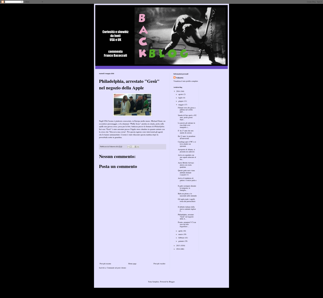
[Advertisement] (132, 243)
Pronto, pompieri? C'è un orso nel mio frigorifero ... (187, 224)
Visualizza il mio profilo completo (185, 81)
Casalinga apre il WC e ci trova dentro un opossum (187, 144)
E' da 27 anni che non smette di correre (185, 131)
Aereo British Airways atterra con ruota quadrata (186, 165)
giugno (181, 101)
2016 (178, 91)
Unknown (179, 77)
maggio (181, 104)
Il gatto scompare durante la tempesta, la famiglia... (187, 188)
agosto (180, 94)
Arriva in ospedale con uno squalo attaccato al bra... (187, 157)
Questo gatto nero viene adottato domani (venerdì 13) (186, 172)
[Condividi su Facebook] (135, 146)
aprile (180, 231)
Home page (132, 263)
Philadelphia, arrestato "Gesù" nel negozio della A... (186, 216)
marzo (180, 234)
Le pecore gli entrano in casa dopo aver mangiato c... (186, 125)
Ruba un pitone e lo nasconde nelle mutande (187, 194)
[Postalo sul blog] (131, 146)
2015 (178, 245)
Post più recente (105, 263)
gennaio (181, 241)
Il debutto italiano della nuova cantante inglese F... (187, 209)
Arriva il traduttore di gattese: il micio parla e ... (187, 180)
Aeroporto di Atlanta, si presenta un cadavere (186, 150)
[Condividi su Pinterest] (138, 146)
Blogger (171, 281)
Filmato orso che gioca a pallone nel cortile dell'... (186, 109)
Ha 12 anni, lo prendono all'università (186, 137)
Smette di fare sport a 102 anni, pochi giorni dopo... (187, 117)
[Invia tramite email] (128, 146)
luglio (180, 97)
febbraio (181, 237)
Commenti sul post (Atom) (116, 268)
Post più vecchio (159, 263)
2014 (178, 249)
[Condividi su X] (133, 146)
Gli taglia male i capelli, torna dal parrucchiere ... (186, 201)
